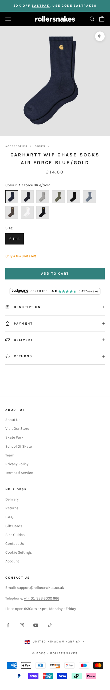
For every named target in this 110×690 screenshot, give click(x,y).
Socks (40, 146)
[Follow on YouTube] (35, 625)
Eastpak (41, 5)
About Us (12, 419)
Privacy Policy (17, 464)
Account (12, 561)
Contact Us (14, 543)
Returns (11, 508)
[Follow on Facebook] (8, 625)
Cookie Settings (18, 552)
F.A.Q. (9, 517)
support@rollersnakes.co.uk (40, 587)
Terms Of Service (19, 473)
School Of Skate (18, 446)
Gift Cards (13, 526)
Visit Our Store (17, 428)
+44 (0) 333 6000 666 (41, 598)
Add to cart (55, 273)
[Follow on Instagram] (22, 625)
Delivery (12, 499)
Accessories (16, 146)
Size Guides (15, 535)
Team (9, 455)
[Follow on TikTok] (49, 625)
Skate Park (14, 437)
